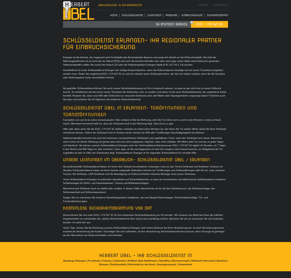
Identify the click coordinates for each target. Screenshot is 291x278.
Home (114, 15)
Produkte (171, 15)
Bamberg (68, 260)
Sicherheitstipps (217, 15)
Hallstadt (196, 260)
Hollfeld (132, 260)
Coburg (106, 260)
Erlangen (81, 260)
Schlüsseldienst (132, 15)
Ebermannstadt (180, 260)
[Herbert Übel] (79, 10)
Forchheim (94, 260)
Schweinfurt (185, 264)
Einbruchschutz (192, 15)
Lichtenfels (119, 260)
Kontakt (203, 5)
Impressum (220, 5)
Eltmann (104, 264)
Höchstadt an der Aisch (141, 264)
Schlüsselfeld (118, 264)
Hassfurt (221, 260)
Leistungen (154, 15)
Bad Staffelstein (148, 260)
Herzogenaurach (166, 264)
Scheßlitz (164, 260)
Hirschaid (209, 260)
